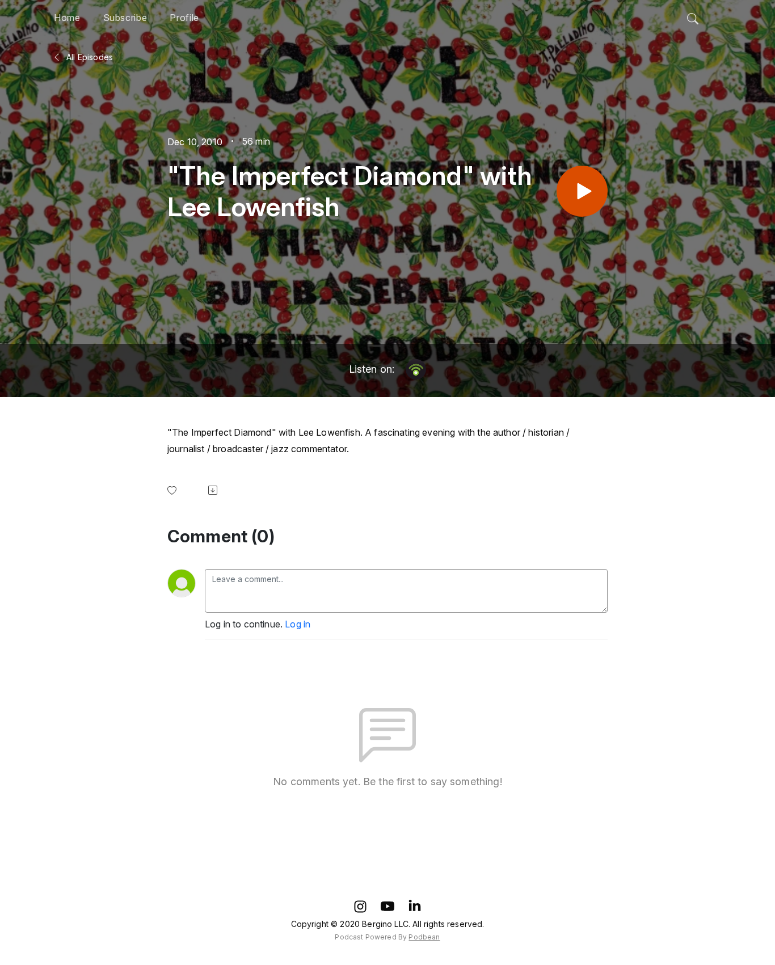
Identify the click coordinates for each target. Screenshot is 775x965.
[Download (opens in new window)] (215, 490)
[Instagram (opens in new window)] (360, 906)
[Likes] (174, 490)
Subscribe (125, 17)
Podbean (424, 937)
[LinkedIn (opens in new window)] (415, 906)
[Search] (692, 16)
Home (67, 17)
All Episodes (88, 57)
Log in (297, 624)
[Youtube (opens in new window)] (387, 906)
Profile (184, 17)
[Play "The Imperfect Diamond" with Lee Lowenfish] (582, 191)
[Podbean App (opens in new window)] (416, 369)
